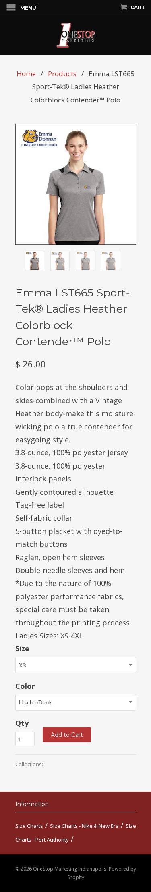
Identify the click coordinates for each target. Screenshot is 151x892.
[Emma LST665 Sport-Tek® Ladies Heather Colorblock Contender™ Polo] (75, 184)
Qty (22, 723)
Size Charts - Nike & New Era (84, 825)
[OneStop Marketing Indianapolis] (76, 35)
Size (22, 648)
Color (25, 686)
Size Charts (29, 825)
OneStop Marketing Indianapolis (69, 868)
